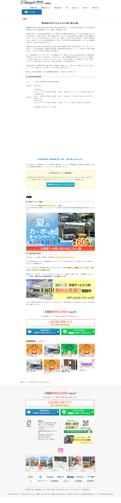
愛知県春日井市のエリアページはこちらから (60, 184)
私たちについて (75, 7)
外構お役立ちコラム (45, 7)
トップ (24, 7)
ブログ (25, 18)
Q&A (67, 7)
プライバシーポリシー (76, 489)
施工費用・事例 (33, 7)
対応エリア (85, 7)
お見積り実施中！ (32, 12)
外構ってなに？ (95, 7)
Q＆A (57, 489)
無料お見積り (86, 489)
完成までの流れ (57, 7)
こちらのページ (70, 177)
